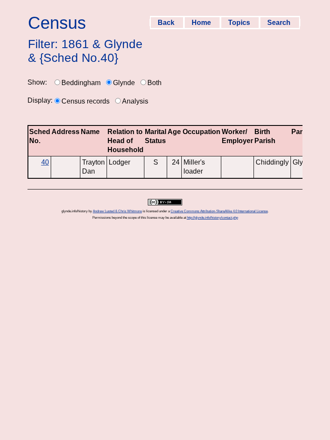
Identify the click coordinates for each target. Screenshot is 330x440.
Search (279, 22)
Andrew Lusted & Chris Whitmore (117, 211)
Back (167, 22)
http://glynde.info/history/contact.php (212, 218)
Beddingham (81, 82)
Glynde (124, 82)
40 (45, 162)
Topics (240, 22)
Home (202, 22)
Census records (85, 101)
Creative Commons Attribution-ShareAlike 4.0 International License (219, 211)
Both (154, 82)
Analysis (135, 101)
